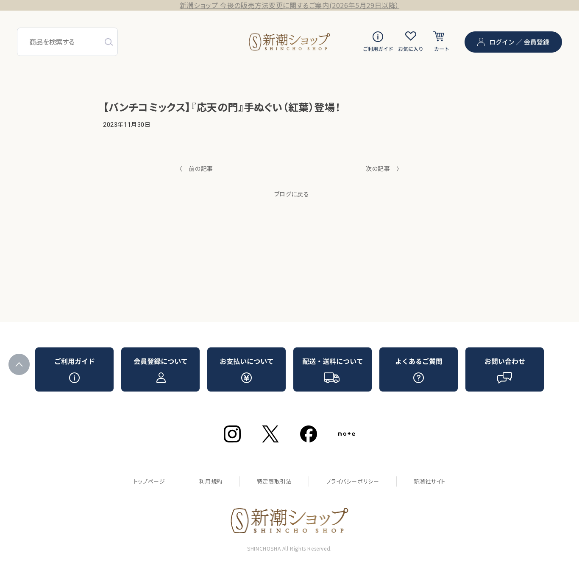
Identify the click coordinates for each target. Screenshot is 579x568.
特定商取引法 (274, 481)
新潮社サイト (430, 481)
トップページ (149, 481)
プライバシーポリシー (352, 481)
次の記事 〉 (383, 168)
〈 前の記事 (196, 168)
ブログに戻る (291, 194)
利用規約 (210, 481)
